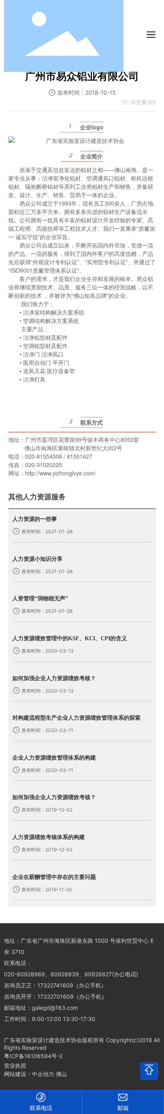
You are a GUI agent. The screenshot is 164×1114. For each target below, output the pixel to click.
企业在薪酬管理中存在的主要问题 (54, 877)
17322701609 (55, 996)
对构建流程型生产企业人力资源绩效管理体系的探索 (76, 718)
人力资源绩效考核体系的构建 (48, 837)
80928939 (65, 974)
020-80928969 (24, 974)
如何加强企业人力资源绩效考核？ (54, 678)
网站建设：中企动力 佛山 (35, 1073)
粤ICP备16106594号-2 (33, 1056)
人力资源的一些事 (34, 519)
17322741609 (55, 985)
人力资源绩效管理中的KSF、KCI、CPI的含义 (69, 638)
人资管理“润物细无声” (40, 599)
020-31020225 (43, 465)
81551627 (79, 456)
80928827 (98, 974)
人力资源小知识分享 (37, 559)
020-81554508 (43, 456)
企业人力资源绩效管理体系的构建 (54, 758)
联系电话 (41, 1107)
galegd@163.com (55, 1007)
